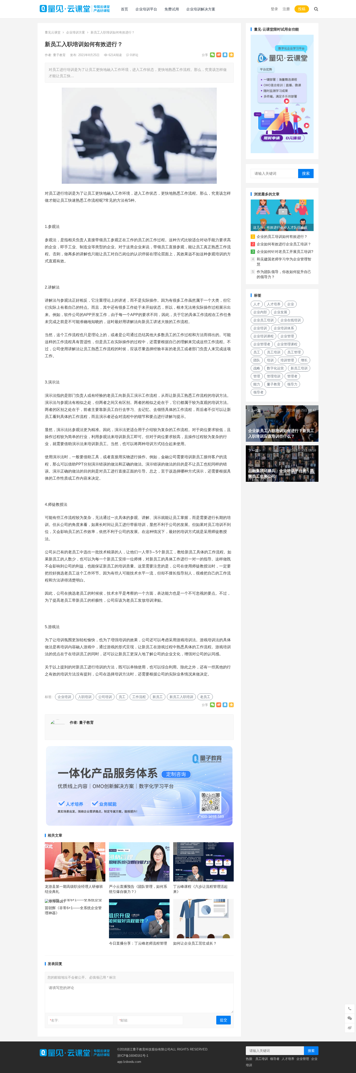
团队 (256, 360)
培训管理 (287, 360)
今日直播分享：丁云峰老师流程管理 (138, 943)
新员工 (158, 697)
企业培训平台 (146, 9)
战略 (256, 368)
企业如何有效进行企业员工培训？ (284, 244)
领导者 (258, 392)
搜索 (306, 173)
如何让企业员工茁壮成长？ (195, 943)
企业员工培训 (263, 320)
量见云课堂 (53, 32)
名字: (54, 1020)
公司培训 (105, 697)
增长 (304, 360)
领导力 (292, 384)
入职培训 (85, 697)
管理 (256, 376)
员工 (122, 697)
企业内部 (260, 312)
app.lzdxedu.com (129, 1062)
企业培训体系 (284, 328)
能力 (256, 384)
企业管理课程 (287, 344)
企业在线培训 (290, 320)
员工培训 (273, 352)
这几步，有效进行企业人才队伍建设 (280, 227)
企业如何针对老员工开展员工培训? (285, 252)
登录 (274, 9)
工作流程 (139, 697)
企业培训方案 (75, 32)
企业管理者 (261, 344)
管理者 (292, 376)
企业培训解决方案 (200, 9)
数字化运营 (275, 368)
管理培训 (273, 376)
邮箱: (123, 1020)
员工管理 (294, 352)
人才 (256, 304)
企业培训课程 (263, 336)
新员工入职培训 (181, 697)
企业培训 (64, 697)
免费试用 (171, 9)
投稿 (301, 9)
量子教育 (60, 55)
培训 (270, 360)
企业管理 (287, 336)
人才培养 (273, 304)
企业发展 (280, 312)
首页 (124, 9)
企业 (290, 304)
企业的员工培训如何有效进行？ (282, 236)
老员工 (205, 697)
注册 (286, 9)
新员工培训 (299, 368)
